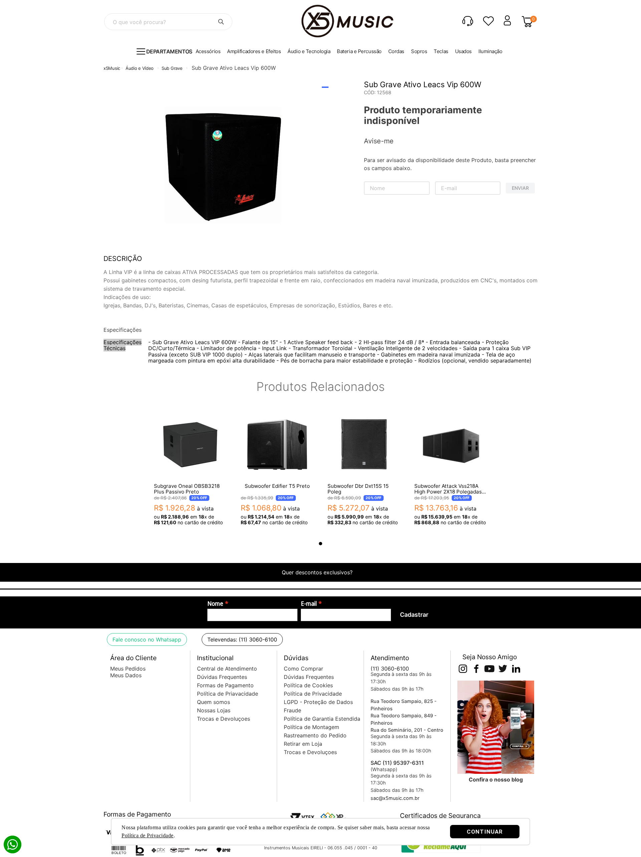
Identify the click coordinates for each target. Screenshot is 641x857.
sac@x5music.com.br (395, 798)
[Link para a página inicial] (111, 68)
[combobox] (168, 21)
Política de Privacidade (148, 835)
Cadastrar (414, 614)
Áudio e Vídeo (140, 68)
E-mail (309, 603)
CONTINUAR (485, 831)
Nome (215, 603)
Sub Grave (172, 68)
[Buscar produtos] (221, 22)
